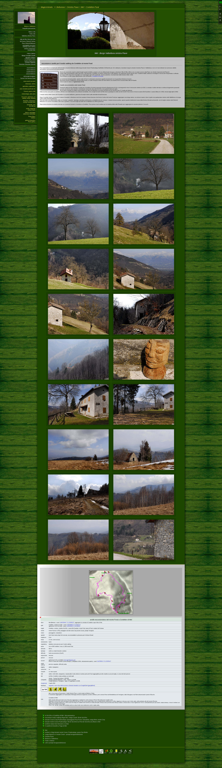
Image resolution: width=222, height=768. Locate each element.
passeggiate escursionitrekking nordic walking (29, 46)
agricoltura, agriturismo (29, 86)
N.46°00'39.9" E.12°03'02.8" (73, 626)
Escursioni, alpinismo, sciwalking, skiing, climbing (28, 97)
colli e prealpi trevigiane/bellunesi (55, 743)
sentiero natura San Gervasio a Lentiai (57, 724)
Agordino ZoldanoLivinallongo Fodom (30, 58)
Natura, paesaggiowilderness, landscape (29, 113)
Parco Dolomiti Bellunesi (28, 43)
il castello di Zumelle (97, 76)
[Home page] (25, 23)
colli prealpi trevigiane (29, 76)
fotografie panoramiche (29, 28)
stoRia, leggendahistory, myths (30, 109)
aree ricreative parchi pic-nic (27, 88)
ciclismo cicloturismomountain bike (29, 49)
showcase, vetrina (30, 83)
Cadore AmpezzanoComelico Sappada (29, 61)
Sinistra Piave (73, 7)
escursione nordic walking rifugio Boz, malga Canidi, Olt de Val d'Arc (66, 717)
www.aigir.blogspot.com (69, 660)
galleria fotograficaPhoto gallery (30, 121)
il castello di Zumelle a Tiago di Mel (56, 726)
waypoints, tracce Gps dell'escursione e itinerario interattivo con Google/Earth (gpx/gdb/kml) (72, 685)
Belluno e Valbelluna (29, 26)
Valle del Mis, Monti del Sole (27, 39)
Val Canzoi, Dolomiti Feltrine (27, 41)
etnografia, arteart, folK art (31, 105)
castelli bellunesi (30, 71)
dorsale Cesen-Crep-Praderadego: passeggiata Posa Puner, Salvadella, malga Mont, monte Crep (75, 719)
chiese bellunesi (31, 69)
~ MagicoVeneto (46, 7)
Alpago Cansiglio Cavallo (28, 55)
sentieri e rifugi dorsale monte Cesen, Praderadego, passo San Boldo (66, 732)
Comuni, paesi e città (29, 91)
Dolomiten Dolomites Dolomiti (27, 64)
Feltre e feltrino (31, 53)
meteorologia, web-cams (28, 94)
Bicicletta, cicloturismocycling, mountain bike (29, 101)
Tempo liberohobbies (31, 117)
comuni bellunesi (30, 73)
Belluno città (32, 31)
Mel (82, 7)
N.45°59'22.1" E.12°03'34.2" (104, 661)
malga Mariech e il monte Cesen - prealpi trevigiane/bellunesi (64, 734)
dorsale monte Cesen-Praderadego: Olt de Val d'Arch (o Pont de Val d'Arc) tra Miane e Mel (72, 721)
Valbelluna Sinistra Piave (28, 35)
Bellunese (61, 7)
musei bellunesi (31, 67)
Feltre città (32, 33)
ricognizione (44, 683)
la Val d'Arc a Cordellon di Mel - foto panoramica (60, 715)
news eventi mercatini (29, 81)
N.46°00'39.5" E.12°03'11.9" (74, 624)
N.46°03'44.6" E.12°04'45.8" (67, 622)
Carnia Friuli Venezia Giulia (27, 78)
